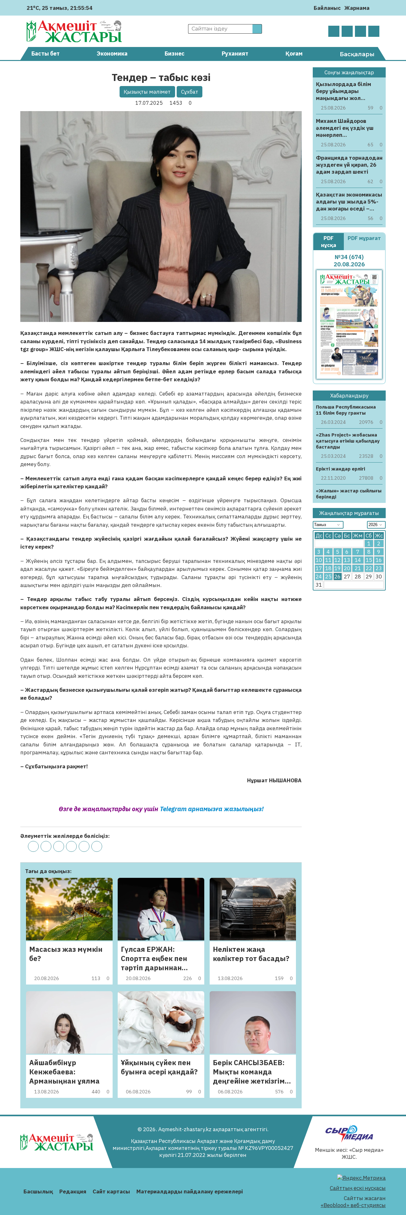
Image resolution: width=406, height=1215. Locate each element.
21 (358, 568)
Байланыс (327, 7)
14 (358, 560)
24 (319, 576)
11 (328, 560)
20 (347, 568)
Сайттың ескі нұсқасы (358, 1188)
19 (337, 568)
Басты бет (45, 53)
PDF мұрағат (364, 238)
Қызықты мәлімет (147, 91)
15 (369, 560)
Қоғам (294, 53)
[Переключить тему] (376, 7)
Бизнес (175, 53)
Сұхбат (189, 91)
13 (347, 560)
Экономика (112, 53)
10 (319, 560)
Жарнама (357, 7)
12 (337, 560)
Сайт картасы (111, 1191)
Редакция (72, 1191)
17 (319, 568)
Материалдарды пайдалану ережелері (189, 1191)
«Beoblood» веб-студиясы (353, 1205)
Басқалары (357, 54)
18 (328, 568)
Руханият (235, 53)
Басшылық (38, 1191)
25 (328, 576)
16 (379, 560)
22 (369, 568)
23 (379, 568)
